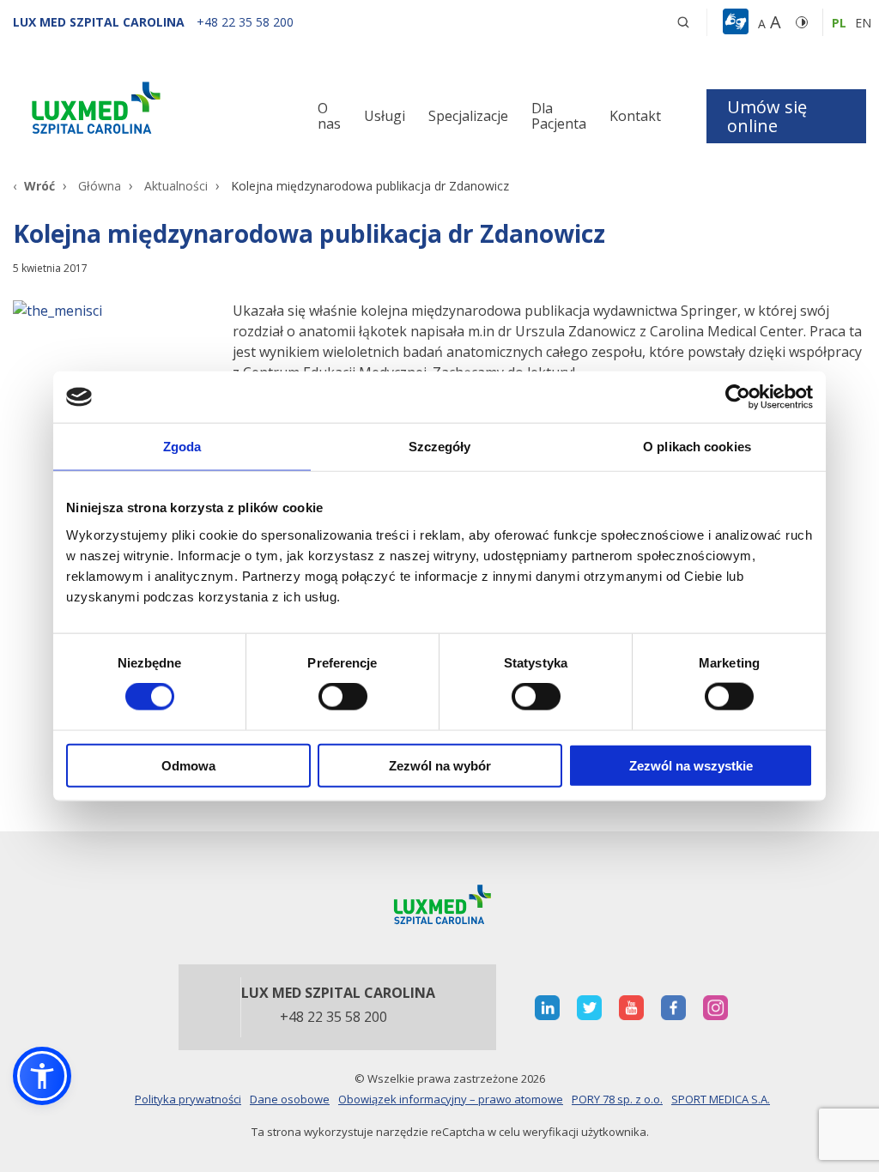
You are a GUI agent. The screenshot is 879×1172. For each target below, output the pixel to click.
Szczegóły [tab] (440, 446)
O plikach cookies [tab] (697, 446)
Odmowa (188, 765)
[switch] (342, 696)
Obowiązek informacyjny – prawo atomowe (450, 1099)
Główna (99, 186)
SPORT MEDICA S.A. (720, 1099)
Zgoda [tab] (182, 446)
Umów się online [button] (767, 116)
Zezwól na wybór (440, 765)
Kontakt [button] (635, 115)
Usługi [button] (384, 115)
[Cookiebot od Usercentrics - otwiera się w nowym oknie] (738, 397)
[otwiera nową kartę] (547, 1007)
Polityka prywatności (188, 1099)
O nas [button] (329, 116)
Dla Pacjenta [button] (558, 116)
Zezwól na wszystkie (691, 765)
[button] (683, 22)
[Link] (146, 111)
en (863, 22)
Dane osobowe (290, 1099)
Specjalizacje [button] (468, 115)
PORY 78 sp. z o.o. (617, 1099)
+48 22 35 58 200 (333, 1017)
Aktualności (176, 186)
